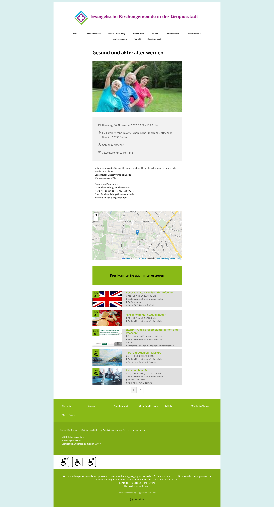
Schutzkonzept (154, 39)
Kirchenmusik (173, 33)
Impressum (149, 482)
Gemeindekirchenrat (149, 406)
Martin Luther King (116, 33)
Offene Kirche (138, 33)
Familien (155, 33)
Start (75, 33)
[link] (76, 33)
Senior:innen (194, 33)
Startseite (66, 406)
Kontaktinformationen (130, 482)
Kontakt (137, 39)
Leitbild (169, 406)
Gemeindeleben (93, 33)
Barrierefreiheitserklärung (137, 485)
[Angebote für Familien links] (159, 33)
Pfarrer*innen (68, 415)
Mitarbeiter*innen (200, 406)
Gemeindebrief (120, 406)
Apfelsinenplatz (120, 39)
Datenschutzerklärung (127, 493)
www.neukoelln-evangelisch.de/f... (111, 197)
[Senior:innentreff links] (200, 33)
